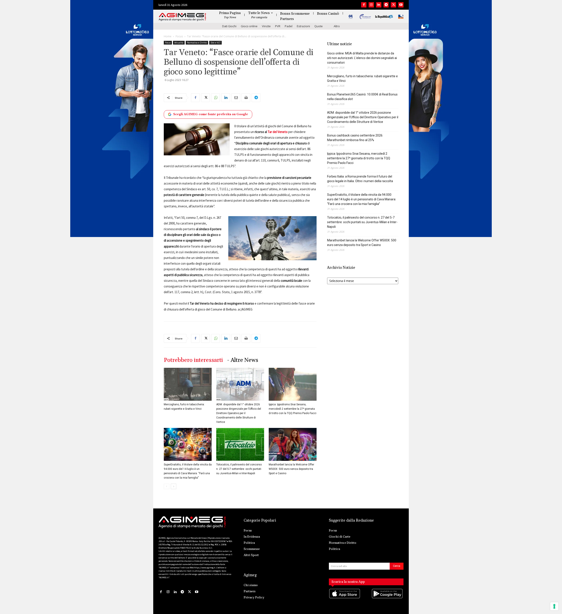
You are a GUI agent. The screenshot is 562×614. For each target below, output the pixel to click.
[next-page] (173, 486)
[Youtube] (400, 4)
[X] (393, 4)
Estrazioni (303, 26)
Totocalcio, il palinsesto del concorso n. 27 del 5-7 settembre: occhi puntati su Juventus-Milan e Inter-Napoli (239, 469)
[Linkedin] (378, 4)
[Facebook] (363, 4)
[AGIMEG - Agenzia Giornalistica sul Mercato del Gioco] (182, 17)
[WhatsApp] (215, 97)
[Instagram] (371, 4)
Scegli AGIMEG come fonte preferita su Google (210, 114)
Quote (318, 26)
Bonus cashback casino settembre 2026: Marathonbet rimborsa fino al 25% (355, 138)
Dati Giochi (229, 26)
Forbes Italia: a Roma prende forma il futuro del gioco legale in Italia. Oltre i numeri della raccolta (360, 179)
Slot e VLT (215, 42)
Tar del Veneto (278, 132)
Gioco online (249, 26)
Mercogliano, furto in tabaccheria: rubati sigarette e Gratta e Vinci (362, 78)
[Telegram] (386, 4)
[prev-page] (166, 486)
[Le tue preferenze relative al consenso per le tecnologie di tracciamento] (554, 606)
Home (167, 36)
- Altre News (242, 360)
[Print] (245, 97)
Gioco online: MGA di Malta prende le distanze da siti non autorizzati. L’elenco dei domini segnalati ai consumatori (362, 58)
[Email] (235, 97)
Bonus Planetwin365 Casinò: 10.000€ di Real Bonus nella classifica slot (362, 97)
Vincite (266, 26)
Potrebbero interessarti (193, 360)
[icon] (345, 598)
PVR (277, 26)
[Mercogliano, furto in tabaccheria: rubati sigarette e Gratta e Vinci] (188, 384)
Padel (288, 26)
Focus (179, 36)
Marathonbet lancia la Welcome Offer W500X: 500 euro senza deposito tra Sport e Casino (291, 469)
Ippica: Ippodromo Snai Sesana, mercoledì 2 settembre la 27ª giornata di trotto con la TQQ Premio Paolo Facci (292, 409)
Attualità (178, 42)
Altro (337, 26)
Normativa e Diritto (197, 42)
